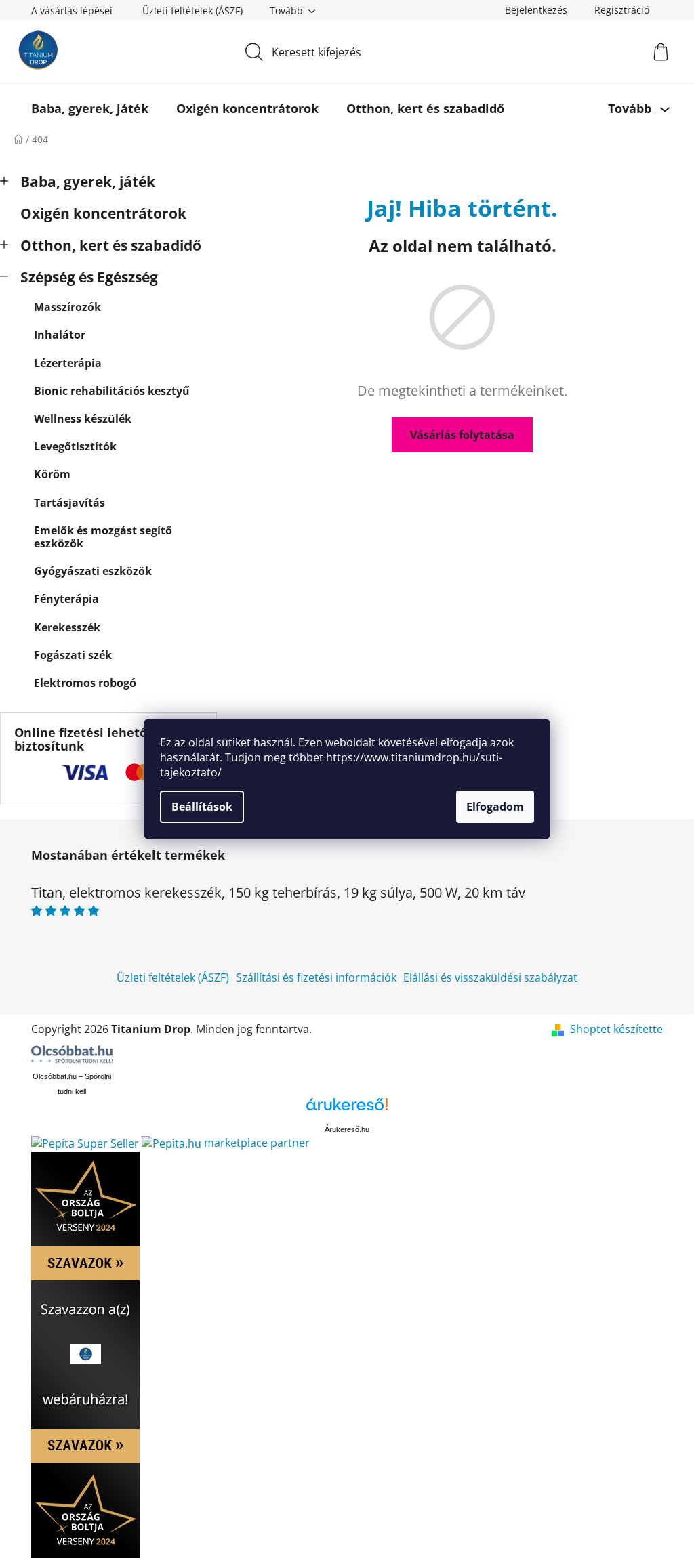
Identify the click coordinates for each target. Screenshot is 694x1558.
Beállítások (201, 806)
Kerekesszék (67, 627)
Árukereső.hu (347, 1129)
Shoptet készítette (616, 1029)
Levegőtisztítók (75, 446)
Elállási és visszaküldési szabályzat (490, 977)
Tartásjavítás (69, 502)
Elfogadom (495, 806)
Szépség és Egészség (89, 277)
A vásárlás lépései (72, 10)
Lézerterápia (68, 363)
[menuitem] (90, 108)
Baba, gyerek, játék (87, 181)
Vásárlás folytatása (462, 434)
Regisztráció (621, 9)
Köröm (52, 474)
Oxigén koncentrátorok (103, 213)
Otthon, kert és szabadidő (110, 245)
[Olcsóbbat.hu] (72, 1054)
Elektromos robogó (85, 682)
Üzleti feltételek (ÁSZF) (192, 10)
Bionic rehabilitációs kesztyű (112, 390)
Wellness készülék (82, 418)
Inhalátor (59, 334)
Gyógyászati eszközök (93, 571)
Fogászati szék (73, 655)
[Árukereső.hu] (347, 1109)
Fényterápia (66, 598)
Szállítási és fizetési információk (316, 977)
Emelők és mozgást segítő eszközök (103, 537)
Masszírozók (67, 306)
